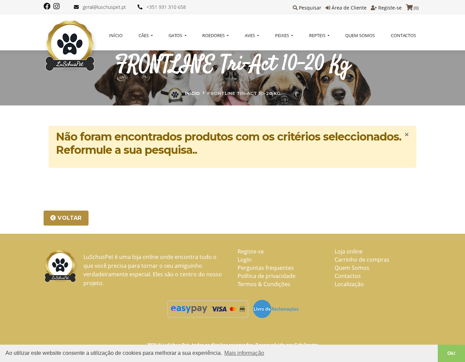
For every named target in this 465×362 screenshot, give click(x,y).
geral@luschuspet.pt (104, 7)
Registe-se (390, 7)
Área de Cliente (349, 7)
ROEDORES (214, 35)
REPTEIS (317, 35)
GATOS (176, 35)
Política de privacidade (266, 276)
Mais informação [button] (244, 353)
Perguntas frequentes (266, 268)
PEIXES (282, 35)
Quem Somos (360, 35)
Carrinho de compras (362, 259)
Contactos (403, 35)
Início (116, 35)
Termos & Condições (264, 284)
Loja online (349, 251)
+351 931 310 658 (166, 7)
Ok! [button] (451, 353)
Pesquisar (310, 7)
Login (245, 259)
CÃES (144, 35)
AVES (250, 35)
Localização (349, 284)
